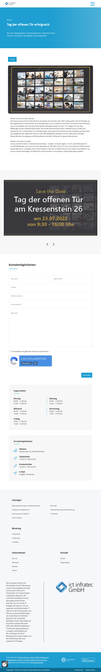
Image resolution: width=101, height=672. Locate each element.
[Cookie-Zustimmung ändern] (5, 664)
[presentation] (47, 244)
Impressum (79, 670)
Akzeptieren (26, 363)
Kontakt (64, 552)
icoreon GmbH (34, 657)
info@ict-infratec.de (26, 474)
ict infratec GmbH (36, 662)
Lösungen (16, 500)
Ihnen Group (24, 657)
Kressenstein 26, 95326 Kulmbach (31, 451)
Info (35, 363)
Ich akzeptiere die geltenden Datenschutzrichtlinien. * (30, 351)
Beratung (16, 528)
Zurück (12, 59)
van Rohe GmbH (29, 660)
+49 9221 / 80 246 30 (27, 459)
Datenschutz (90, 670)
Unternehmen (18, 552)
